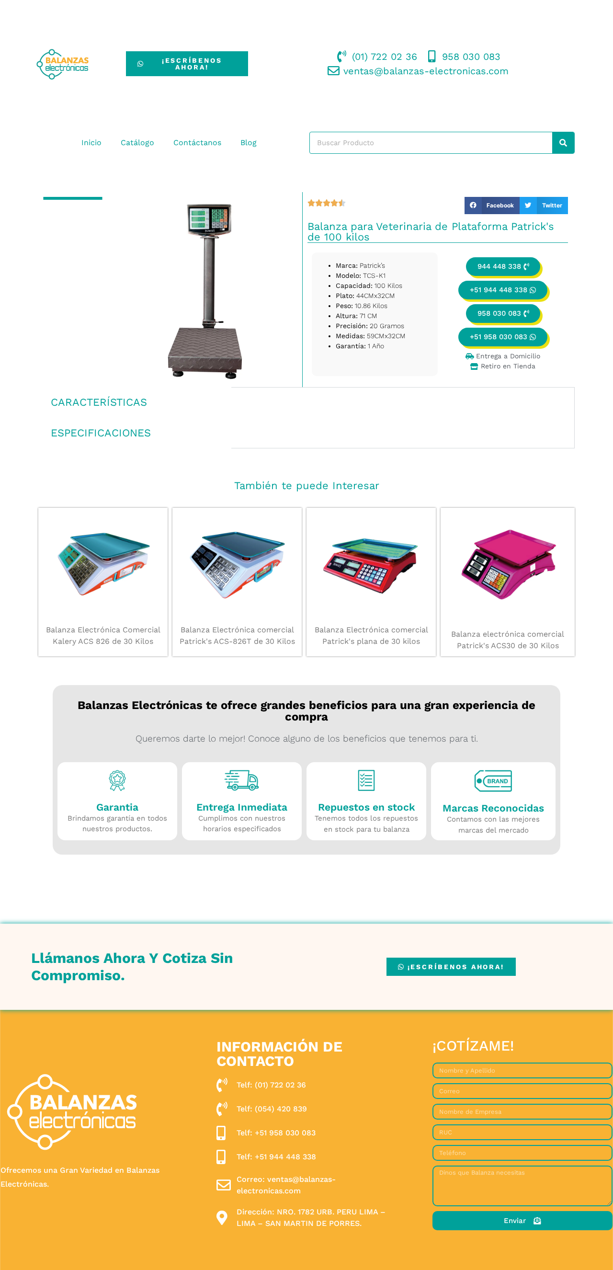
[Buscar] (563, 142)
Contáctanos (197, 142)
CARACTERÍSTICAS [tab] (99, 402)
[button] (492, 205)
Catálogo (137, 142)
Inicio (91, 142)
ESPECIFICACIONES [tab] (101, 433)
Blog (248, 142)
